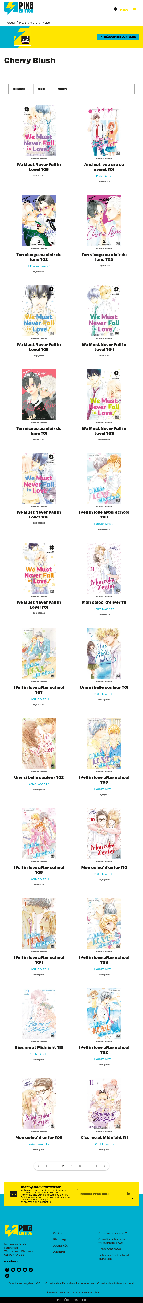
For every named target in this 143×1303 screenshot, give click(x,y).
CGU (39, 1283)
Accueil (11, 22)
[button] (118, 37)
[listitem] (7, 1270)
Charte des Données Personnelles (70, 1283)
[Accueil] (18, 8)
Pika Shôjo (25, 22)
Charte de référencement (115, 1283)
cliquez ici (46, 1201)
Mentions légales (21, 1283)
